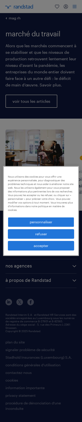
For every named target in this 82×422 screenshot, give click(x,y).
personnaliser (41, 222)
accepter (41, 246)
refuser (41, 234)
